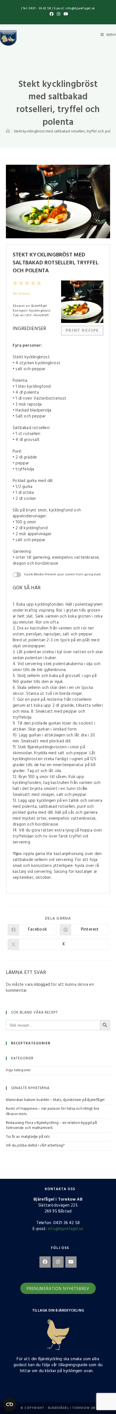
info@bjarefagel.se (65, 1229)
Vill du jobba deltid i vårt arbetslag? (35, 1146)
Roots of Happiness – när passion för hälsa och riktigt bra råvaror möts (52, 1111)
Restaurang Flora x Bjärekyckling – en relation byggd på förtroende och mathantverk (51, 1125)
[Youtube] (71, 1262)
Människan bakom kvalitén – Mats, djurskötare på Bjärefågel (55, 1100)
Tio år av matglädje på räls (28, 1137)
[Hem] (8, 131)
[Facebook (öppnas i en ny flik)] (51, 14)
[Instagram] (58, 1262)
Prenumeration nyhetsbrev (58, 1289)
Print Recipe (82, 330)
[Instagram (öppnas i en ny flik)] (58, 14)
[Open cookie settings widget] (9, 1404)
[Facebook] (45, 1262)
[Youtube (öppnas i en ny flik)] (65, 14)
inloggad (42, 984)
